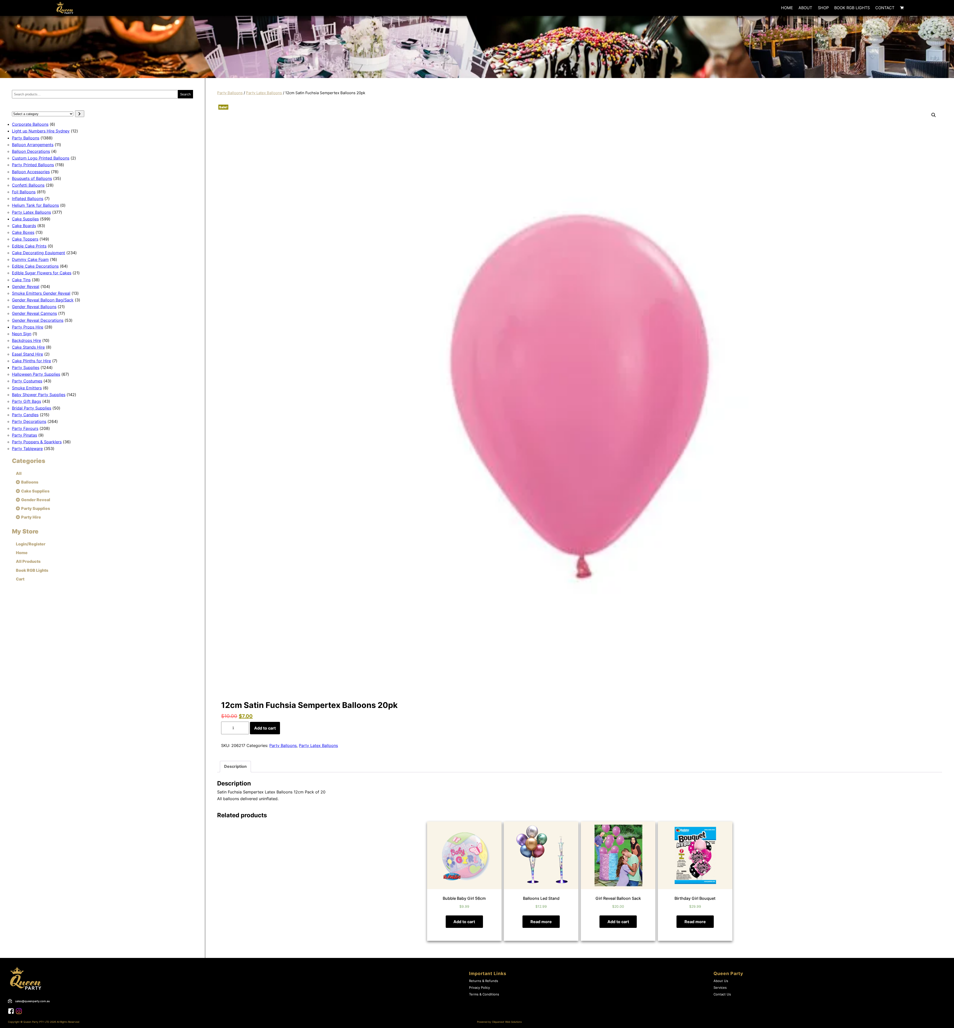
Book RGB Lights (852, 7)
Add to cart (265, 728)
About (805, 7)
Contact (884, 7)
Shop (823, 7)
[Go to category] (79, 113)
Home (787, 7)
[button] (933, 115)
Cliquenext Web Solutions (507, 1022)
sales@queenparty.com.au (32, 1001)
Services (720, 987)
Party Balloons (230, 93)
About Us (721, 981)
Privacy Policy (479, 987)
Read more (541, 921)
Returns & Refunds (483, 981)
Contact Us (722, 994)
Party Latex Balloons (264, 93)
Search (185, 94)
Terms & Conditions (484, 994)
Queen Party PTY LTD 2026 (39, 1022)
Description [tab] (235, 766)
